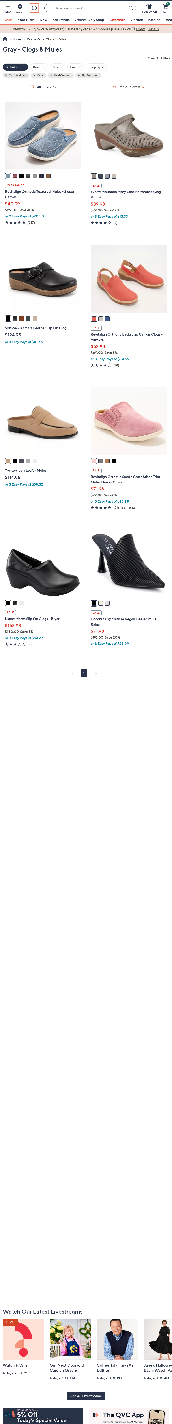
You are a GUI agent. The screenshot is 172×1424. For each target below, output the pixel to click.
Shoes (17, 39)
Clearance (117, 19)
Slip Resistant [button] (89, 75)
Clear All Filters (159, 58)
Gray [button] (40, 75)
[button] (7, 9)
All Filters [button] (46, 87)
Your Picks (26, 19)
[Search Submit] (131, 8)
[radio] (8, 176)
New (43, 19)
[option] (86, 29)
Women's (33, 39)
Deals (8, 19)
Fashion (154, 19)
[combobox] (86, 8)
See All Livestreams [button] (86, 1396)
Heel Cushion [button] (62, 75)
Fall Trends (61, 19)
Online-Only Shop (89, 19)
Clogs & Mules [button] (17, 75)
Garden (137, 19)
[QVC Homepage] (5, 39)
